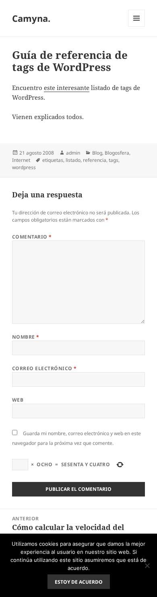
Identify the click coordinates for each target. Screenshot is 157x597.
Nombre (25, 336)
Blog (97, 152)
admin (73, 152)
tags (113, 160)
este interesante (66, 88)
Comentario (32, 236)
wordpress (24, 167)
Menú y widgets (136, 26)
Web (17, 399)
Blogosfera (117, 152)
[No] (147, 565)
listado (73, 160)
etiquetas (52, 160)
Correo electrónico (44, 368)
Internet (21, 160)
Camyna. (31, 18)
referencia (94, 160)
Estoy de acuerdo (79, 581)
